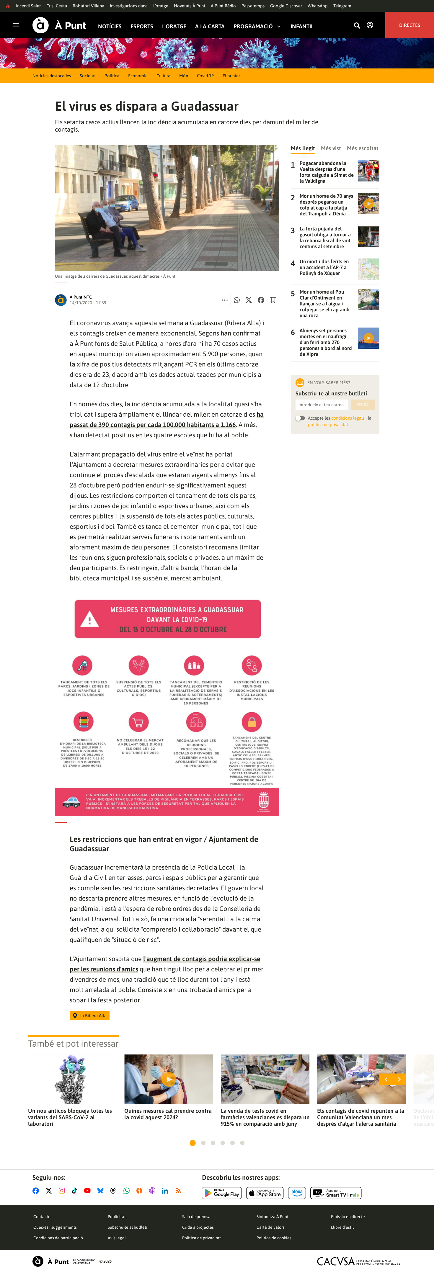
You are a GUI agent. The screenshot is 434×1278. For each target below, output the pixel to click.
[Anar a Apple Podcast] (153, 1190)
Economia (138, 75)
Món (183, 75)
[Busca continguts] (356, 26)
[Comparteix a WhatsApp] (237, 300)
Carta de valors (271, 1227)
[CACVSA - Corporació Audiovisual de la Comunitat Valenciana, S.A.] (359, 1261)
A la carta (210, 26)
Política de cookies (274, 1238)
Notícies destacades (51, 75)
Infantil (302, 26)
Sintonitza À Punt (272, 1216)
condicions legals (347, 417)
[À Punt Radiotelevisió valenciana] (63, 1261)
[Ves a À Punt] (59, 25)
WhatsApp (318, 5)
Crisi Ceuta (56, 5)
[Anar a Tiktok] (76, 1190)
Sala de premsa (196, 1216)
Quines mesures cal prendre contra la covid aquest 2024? (168, 1113)
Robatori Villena (88, 5)
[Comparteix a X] (249, 300)
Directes (409, 25)
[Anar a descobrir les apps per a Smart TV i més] (336, 1193)
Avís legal (117, 1238)
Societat (88, 75)
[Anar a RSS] (179, 1190)
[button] (193, 1143)
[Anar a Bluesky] (101, 1190)
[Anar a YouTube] (88, 1190)
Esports (141, 26)
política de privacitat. (328, 424)
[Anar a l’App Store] (265, 1193)
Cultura (163, 75)
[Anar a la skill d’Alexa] (297, 1193)
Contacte (41, 1216)
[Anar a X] (50, 1190)
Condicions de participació (58, 1238)
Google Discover (286, 5)
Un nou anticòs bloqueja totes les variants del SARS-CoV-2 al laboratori (70, 1117)
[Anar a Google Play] (222, 1193)
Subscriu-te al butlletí (127, 1227)
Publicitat (117, 1216)
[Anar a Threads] (114, 1190)
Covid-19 (205, 75)
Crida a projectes (198, 1227)
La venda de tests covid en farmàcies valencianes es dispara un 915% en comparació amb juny (265, 1117)
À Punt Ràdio (223, 5)
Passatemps (253, 5)
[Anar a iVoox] (140, 1190)
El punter (231, 75)
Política (112, 75)
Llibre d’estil (342, 1227)
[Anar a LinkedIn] (166, 1190)
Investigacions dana (129, 5)
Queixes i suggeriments (55, 1227)
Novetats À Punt (189, 5)
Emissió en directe (348, 1216)
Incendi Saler (28, 5)
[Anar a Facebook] (36, 1190)
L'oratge (160, 5)
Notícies (110, 26)
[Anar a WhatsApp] (127, 1190)
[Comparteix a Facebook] (261, 300)
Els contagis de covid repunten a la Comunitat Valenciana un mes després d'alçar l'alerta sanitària (360, 1117)
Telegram (342, 5)
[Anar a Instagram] (63, 1190)
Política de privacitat (201, 1238)
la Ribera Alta (93, 1015)
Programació (253, 26)
